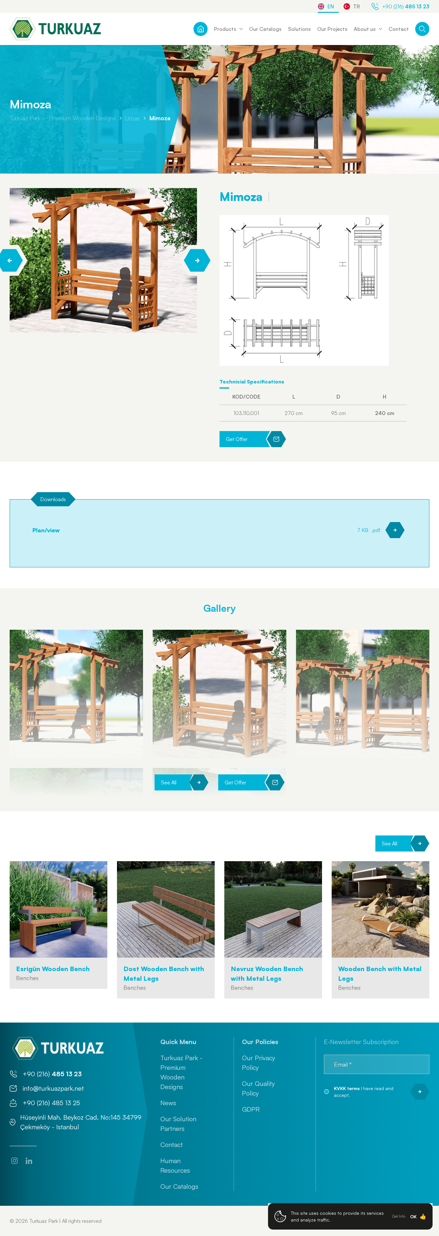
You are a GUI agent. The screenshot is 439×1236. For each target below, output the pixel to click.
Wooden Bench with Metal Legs (379, 973)
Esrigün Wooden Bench (53, 969)
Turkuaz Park (43, 1221)
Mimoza (159, 118)
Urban (132, 118)
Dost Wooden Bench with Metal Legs (163, 973)
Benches (27, 977)
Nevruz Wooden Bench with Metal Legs (267, 973)
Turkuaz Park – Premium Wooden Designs (63, 118)
